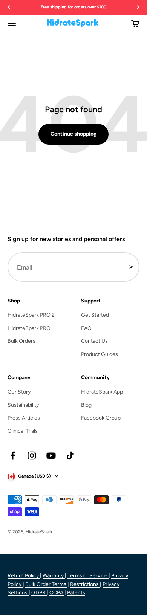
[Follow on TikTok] (70, 455)
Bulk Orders (21, 341)
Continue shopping (73, 134)
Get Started (95, 315)
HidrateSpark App (102, 392)
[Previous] (9, 7)
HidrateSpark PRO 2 (31, 315)
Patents (76, 592)
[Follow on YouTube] (51, 455)
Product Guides (99, 354)
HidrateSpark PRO (29, 328)
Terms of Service (88, 575)
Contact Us (94, 341)
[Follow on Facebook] (13, 455)
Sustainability (23, 405)
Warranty (54, 575)
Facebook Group (101, 418)
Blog (86, 405)
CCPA (56, 592)
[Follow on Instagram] (32, 455)
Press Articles (24, 418)
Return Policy (24, 575)
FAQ (86, 328)
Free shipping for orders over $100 (73, 7)
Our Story (19, 392)
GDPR (39, 592)
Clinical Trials (23, 431)
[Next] (138, 7)
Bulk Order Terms (46, 584)
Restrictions (85, 584)
